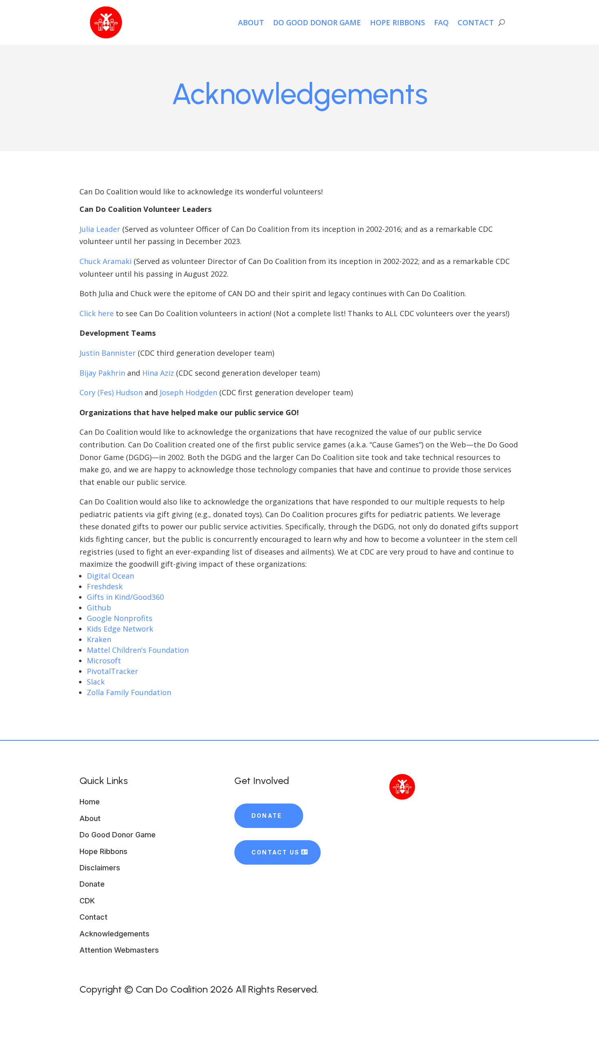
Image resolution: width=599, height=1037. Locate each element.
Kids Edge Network (120, 629)
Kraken (99, 639)
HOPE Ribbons (397, 22)
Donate (266, 815)
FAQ (441, 22)
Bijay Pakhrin (102, 373)
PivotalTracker (112, 671)
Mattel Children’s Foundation (138, 650)
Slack (96, 682)
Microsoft (104, 660)
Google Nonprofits (119, 618)
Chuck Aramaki (105, 261)
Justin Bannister (107, 353)
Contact (476, 22)
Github (99, 607)
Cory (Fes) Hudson (111, 392)
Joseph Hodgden (188, 392)
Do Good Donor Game (317, 22)
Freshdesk (105, 586)
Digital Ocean (110, 576)
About (251, 22)
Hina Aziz (158, 373)
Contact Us (275, 852)
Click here (96, 313)
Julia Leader (99, 229)
